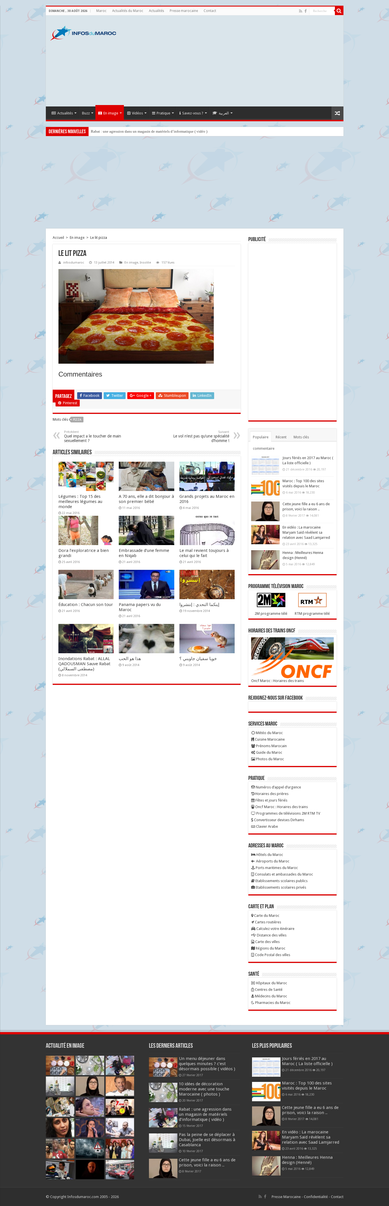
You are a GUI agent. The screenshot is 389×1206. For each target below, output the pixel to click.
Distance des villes (271, 935)
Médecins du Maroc (270, 996)
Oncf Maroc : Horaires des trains (277, 681)
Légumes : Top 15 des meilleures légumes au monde (80, 501)
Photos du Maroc (269, 759)
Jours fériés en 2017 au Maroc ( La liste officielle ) (307, 1061)
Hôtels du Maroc (269, 854)
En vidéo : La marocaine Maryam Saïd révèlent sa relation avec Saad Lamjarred (306, 532)
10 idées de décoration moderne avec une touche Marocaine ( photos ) (204, 1089)
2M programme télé (271, 613)
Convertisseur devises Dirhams (278, 820)
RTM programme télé (312, 613)
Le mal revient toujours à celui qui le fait (204, 553)
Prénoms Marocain (271, 746)
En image (110, 113)
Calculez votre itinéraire (274, 928)
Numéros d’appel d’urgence (278, 787)
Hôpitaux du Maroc (271, 983)
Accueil (58, 237)
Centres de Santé (268, 989)
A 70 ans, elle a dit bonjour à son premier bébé (146, 499)
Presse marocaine (184, 11)
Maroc (101, 11)
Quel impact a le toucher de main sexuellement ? (92, 436)
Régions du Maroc (270, 948)
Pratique (163, 113)
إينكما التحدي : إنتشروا (199, 604)
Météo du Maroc (269, 733)
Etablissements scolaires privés (280, 887)
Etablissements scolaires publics (281, 881)
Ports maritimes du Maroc (276, 868)
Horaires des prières (271, 794)
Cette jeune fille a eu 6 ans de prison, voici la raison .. (207, 1162)
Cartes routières (267, 922)
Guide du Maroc (268, 752)
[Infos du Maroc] (83, 32)
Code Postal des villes (272, 955)
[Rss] (300, 11)
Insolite (145, 262)
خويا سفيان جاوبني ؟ (198, 658)
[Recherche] (339, 11)
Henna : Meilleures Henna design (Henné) (307, 1160)
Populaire (261, 437)
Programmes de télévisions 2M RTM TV (287, 813)
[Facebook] (305, 11)
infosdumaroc (73, 262)
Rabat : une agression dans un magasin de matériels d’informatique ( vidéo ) (149, 131)
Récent (281, 437)
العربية (224, 113)
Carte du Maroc (266, 915)
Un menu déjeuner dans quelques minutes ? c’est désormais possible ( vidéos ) (207, 1063)
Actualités (156, 11)
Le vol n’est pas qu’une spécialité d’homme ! (201, 436)
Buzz (86, 113)
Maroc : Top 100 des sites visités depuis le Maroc (307, 1085)
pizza (77, 420)
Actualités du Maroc (127, 11)
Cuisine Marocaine (269, 739)
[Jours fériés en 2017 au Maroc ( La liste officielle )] (265, 465)
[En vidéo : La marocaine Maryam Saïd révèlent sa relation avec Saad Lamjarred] (265, 534)
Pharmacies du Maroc (272, 1002)
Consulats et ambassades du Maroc (283, 874)
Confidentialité (316, 1197)
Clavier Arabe (266, 826)
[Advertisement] (235, 61)
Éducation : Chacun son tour (85, 604)
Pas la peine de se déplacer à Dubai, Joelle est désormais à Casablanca (207, 1139)
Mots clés (301, 437)
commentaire (264, 448)
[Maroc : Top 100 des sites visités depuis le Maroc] (265, 488)
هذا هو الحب (130, 658)
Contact (210, 11)
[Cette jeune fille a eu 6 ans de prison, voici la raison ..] (265, 511)
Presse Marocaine (286, 1197)
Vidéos (137, 113)
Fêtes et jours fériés (271, 800)
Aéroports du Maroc (272, 861)
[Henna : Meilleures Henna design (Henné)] (265, 560)
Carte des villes (267, 942)
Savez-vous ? (192, 113)
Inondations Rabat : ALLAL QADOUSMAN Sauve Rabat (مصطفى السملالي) (84, 663)
